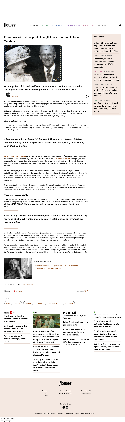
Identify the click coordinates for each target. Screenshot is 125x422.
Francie (28, 303)
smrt (8, 303)
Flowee (10, 25)
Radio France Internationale (15, 156)
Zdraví (96, 100)
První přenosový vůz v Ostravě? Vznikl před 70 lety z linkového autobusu (107, 324)
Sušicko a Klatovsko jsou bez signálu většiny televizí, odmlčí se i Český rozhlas (107, 347)
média (18, 303)
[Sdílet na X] (88, 291)
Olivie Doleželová (106, 84)
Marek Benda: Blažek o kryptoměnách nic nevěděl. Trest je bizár (16, 319)
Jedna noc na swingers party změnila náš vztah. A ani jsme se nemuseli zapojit (106, 77)
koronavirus (54, 303)
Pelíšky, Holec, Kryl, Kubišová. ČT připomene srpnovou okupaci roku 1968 (76, 342)
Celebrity (40, 303)
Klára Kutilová (109, 71)
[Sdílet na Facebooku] (85, 291)
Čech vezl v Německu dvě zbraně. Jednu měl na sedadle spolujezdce (15, 329)
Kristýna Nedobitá (107, 55)
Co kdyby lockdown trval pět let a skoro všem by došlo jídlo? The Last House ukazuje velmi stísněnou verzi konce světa (46, 365)
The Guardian (27, 284)
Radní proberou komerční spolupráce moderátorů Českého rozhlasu (74, 332)
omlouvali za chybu (62, 159)
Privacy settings (5, 421)
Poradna (97, 40)
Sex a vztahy (98, 71)
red (102, 40)
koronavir (69, 303)
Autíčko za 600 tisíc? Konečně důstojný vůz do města (15, 339)
